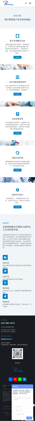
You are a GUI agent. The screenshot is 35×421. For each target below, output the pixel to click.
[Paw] (24, 379)
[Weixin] (20, 379)
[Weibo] (15, 379)
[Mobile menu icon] (30, 3)
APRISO (8, 415)
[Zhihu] (10, 379)
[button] (17, 57)
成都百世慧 (6, 412)
